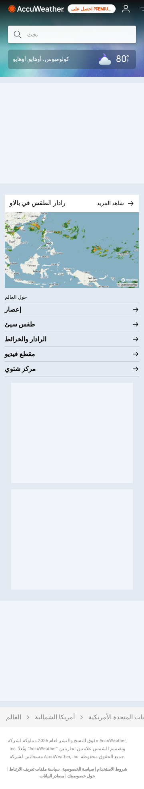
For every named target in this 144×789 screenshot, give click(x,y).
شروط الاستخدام (111, 769)
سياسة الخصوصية (78, 769)
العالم (13, 717)
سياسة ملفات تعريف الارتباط (34, 769)
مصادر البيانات (52, 776)
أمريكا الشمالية (55, 717)
